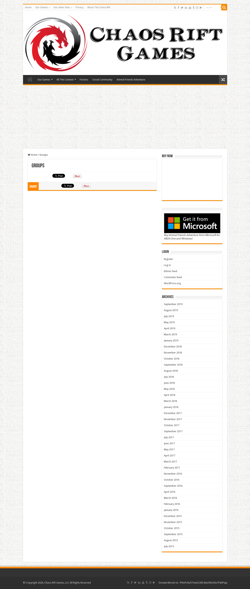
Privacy (79, 7)
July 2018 (169, 376)
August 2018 (171, 370)
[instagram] (197, 7)
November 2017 (173, 419)
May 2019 (169, 322)
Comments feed (173, 277)
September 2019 (173, 304)
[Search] (224, 7)
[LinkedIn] (186, 7)
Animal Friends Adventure (131, 79)
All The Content (64, 79)
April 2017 (169, 455)
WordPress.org (172, 283)
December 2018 (173, 346)
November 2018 (173, 352)
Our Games (41, 7)
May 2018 (169, 388)
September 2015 (173, 534)
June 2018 (169, 382)
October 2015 (171, 528)
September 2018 (173, 364)
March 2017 (170, 461)
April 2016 (169, 491)
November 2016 (173, 473)
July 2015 (169, 546)
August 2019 (171, 310)
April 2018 (169, 395)
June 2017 (169, 443)
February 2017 (172, 467)
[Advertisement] (125, 117)
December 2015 (173, 516)
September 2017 (173, 431)
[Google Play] (200, 7)
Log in (167, 265)
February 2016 (172, 503)
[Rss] (175, 7)
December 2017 (173, 413)
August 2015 (171, 540)
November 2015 (173, 522)
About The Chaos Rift (98, 7)
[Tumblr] (193, 7)
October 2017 (171, 425)
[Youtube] (190, 7)
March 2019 (170, 334)
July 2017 (169, 437)
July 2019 (169, 316)
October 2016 (171, 479)
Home (28, 7)
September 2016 (173, 485)
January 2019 (171, 340)
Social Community (102, 79)
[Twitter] (182, 7)
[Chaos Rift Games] (125, 43)
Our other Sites (62, 7)
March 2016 (170, 497)
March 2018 (170, 401)
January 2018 (171, 407)
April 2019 (169, 328)
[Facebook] (178, 7)
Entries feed (170, 271)
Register (168, 259)
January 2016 (171, 510)
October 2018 (171, 358)
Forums (84, 79)
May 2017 (169, 449)
